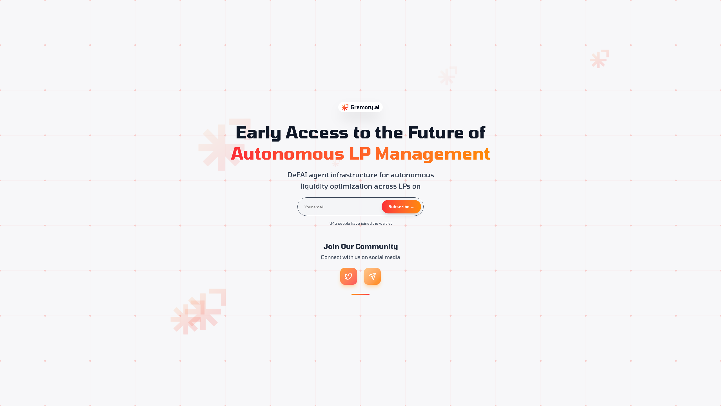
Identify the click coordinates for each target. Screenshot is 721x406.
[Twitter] (348, 276)
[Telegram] (372, 276)
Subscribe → (401, 206)
